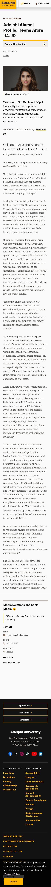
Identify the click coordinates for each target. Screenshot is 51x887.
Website (10, 651)
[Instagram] (22, 754)
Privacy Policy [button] (12, 873)
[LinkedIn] (40, 754)
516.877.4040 (12, 643)
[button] (25, 3)
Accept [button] (13, 882)
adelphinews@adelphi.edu (17, 635)
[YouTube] (34, 754)
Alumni (6, 55)
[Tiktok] (27, 754)
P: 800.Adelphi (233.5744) (25, 745)
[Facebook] (10, 754)
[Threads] (16, 754)
